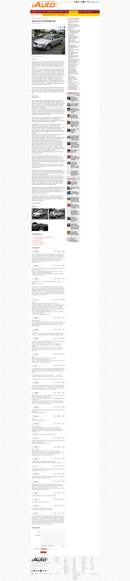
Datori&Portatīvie (84, 562)
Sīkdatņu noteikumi (44, 565)
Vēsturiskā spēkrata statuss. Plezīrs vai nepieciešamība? (72, 70)
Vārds (39, 531)
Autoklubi (74, 569)
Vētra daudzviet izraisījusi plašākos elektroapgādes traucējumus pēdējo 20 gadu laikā (75, 173)
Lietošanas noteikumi (47, 563)
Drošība (74, 559)
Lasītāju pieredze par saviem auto (39, 18)
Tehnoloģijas (84, 557)
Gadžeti (83, 569)
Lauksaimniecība (67, 568)
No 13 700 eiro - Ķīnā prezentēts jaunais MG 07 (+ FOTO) (74, 183)
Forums (65, 573)
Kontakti (70, 1)
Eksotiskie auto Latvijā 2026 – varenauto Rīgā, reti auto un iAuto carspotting (74, 31)
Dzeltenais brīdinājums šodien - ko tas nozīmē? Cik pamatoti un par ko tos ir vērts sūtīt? (74, 26)
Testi (65, 569)
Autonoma (56, 562)
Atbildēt (63, 251)
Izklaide (65, 562)
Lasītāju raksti (75, 579)
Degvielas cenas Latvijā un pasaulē (73, 50)
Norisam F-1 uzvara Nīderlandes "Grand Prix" (75, 188)
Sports (92, 557)
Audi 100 (37, 240)
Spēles (83, 565)
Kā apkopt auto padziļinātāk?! (71, 35)
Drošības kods (37, 548)
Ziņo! (61, 1)
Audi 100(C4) (38, 238)
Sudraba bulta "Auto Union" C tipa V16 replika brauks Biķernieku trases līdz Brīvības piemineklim (74, 61)
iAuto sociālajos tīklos (73, 84)
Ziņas (65, 557)
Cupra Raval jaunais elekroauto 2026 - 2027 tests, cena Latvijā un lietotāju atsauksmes (73, 87)
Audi (48, 18)
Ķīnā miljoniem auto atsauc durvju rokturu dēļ (75, 151)
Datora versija (34, 568)
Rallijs (92, 559)
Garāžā (74, 565)
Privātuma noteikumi (35, 565)
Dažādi (83, 570)
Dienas (74, 95)
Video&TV (57, 573)
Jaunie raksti (71, 179)
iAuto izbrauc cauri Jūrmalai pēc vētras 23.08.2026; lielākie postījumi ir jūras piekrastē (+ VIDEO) (75, 137)
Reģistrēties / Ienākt (94, 1)
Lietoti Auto (57, 559)
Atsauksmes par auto (76, 575)
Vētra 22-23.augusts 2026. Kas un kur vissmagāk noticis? (73, 22)
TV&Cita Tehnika (84, 568)
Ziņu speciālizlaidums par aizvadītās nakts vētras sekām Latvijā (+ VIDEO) (75, 157)
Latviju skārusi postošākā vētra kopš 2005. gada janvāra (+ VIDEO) (74, 116)
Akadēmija (74, 563)
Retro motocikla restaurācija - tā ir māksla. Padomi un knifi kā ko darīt (73, 42)
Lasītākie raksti (72, 93)
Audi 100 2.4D (38, 242)
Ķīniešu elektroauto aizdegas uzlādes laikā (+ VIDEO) (75, 104)
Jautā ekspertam (94, 573)
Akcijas (83, 573)
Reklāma (65, 1)
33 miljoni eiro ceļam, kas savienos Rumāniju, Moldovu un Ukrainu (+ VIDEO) (75, 110)
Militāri (74, 568)
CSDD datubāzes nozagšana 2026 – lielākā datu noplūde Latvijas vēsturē (73, 46)
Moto (65, 563)
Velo (64, 564)
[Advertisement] (89, 38)
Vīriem (74, 557)
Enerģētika (83, 559)
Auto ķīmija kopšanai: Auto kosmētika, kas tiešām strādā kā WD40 (73, 37)
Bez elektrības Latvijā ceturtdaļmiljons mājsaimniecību (75, 240)
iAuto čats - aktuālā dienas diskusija (73, 83)
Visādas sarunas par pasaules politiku (73, 65)
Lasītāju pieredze (76, 573)
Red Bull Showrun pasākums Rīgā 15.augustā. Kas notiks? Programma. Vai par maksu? (73, 78)
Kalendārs (92, 569)
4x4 (91, 563)
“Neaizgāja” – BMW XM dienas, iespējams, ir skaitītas (75, 131)
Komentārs (38, 535)
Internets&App (84, 564)
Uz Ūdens (65, 565)
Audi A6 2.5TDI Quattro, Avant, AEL (43, 237)
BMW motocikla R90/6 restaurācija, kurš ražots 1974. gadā (73, 53)
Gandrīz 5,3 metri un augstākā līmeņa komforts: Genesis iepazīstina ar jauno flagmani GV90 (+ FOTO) (75, 124)
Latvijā (65, 559)
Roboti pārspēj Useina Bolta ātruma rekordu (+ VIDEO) (75, 193)
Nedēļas (78, 95)
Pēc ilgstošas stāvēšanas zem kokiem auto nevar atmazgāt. (73, 57)
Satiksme (74, 564)
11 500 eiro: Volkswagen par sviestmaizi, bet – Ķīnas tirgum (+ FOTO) (74, 99)
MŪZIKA (71, 29)
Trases (92, 568)
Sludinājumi (57, 557)
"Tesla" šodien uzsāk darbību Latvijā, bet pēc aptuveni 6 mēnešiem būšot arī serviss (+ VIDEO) (75, 165)
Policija (74, 562)
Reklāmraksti (66, 570)
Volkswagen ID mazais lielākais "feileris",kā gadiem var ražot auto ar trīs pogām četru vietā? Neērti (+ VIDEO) (75, 145)
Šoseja (92, 562)
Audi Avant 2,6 (38, 244)
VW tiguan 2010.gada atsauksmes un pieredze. (73, 73)
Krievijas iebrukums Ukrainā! (72, 67)
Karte (74, 570)
